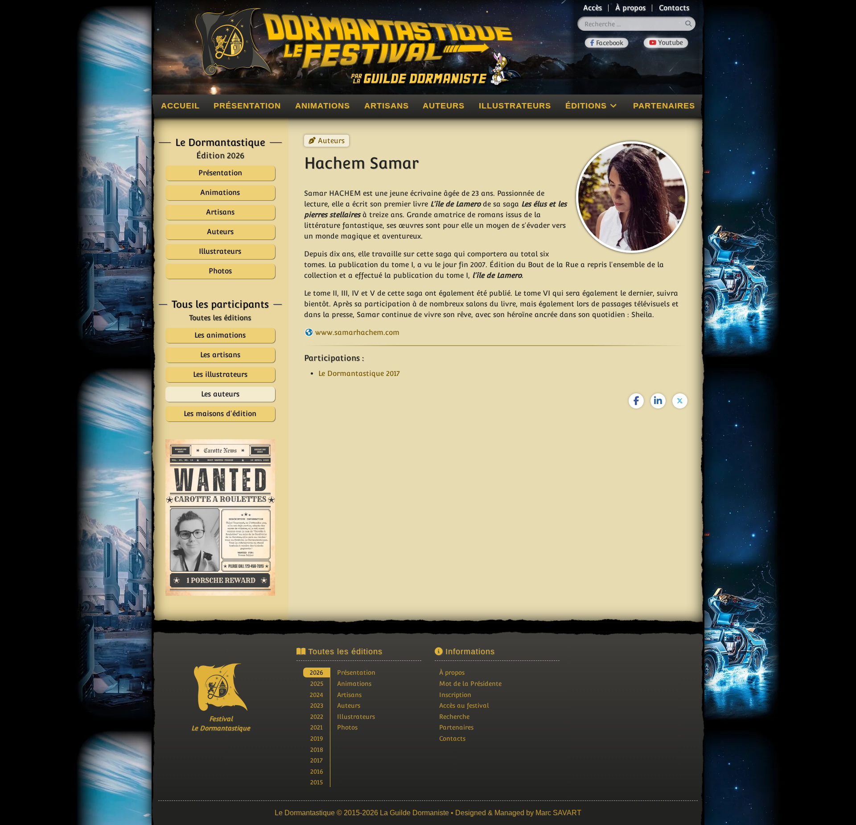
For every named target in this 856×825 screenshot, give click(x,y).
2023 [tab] (316, 705)
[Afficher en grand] (220, 517)
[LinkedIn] (658, 400)
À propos (630, 8)
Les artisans (220, 355)
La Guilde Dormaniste (414, 813)
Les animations (220, 335)
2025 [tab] (316, 683)
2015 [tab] (316, 782)
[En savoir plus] (635, 703)
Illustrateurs (515, 105)
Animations (322, 105)
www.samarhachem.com (357, 332)
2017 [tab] (316, 760)
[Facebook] (607, 43)
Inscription (455, 694)
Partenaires (664, 105)
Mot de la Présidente (470, 683)
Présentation (247, 105)
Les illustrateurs (220, 374)
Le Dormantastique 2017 (359, 373)
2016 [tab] (316, 771)
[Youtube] (666, 43)
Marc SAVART (558, 813)
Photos (347, 727)
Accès (592, 8)
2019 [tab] (316, 738)
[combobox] (636, 23)
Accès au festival (464, 705)
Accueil (180, 105)
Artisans (386, 105)
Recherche (454, 716)
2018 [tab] (316, 749)
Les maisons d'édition (220, 413)
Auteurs (444, 105)
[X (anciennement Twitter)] (679, 400)
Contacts (674, 8)
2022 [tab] (316, 716)
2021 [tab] (316, 727)
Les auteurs (220, 394)
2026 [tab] (316, 672)
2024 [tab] (316, 694)
